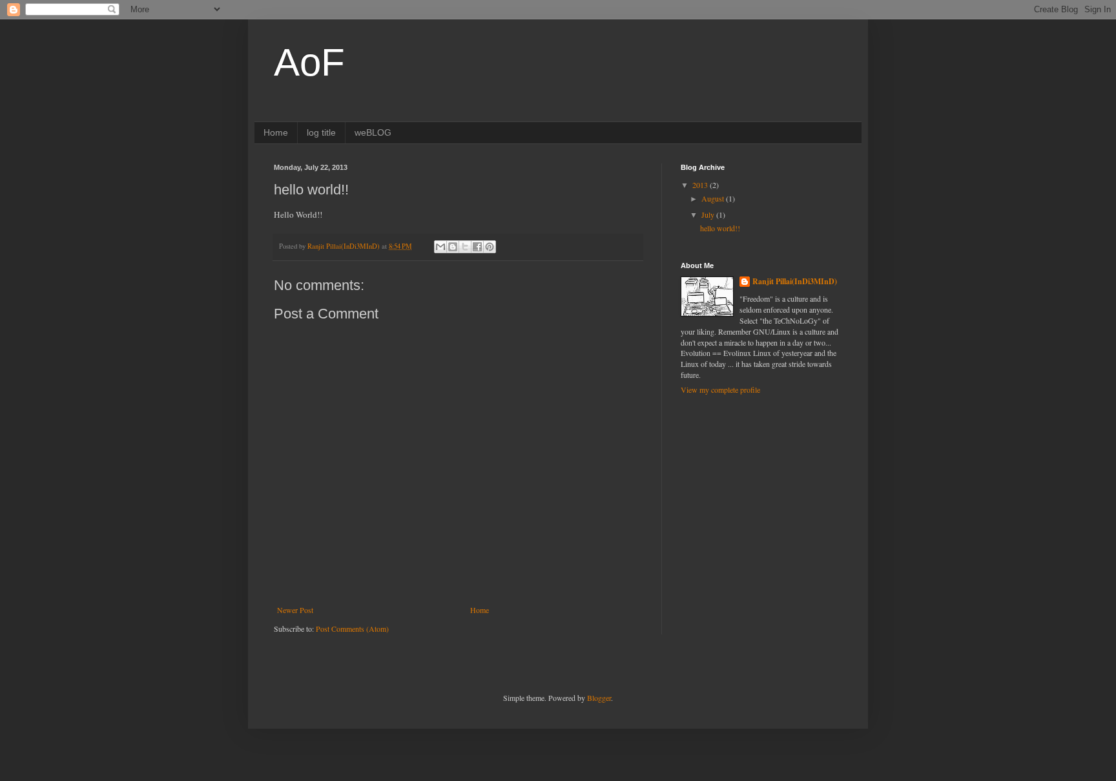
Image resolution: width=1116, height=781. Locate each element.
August (713, 198)
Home (276, 132)
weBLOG (373, 132)
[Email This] (440, 246)
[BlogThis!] (452, 246)
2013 (701, 185)
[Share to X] (465, 246)
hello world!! (720, 228)
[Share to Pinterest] (489, 246)
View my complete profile (720, 389)
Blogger (599, 697)
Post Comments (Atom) (352, 628)
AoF (309, 62)
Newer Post (295, 610)
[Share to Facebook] (477, 246)
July (708, 214)
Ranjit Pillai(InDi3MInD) (794, 281)
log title (321, 132)
